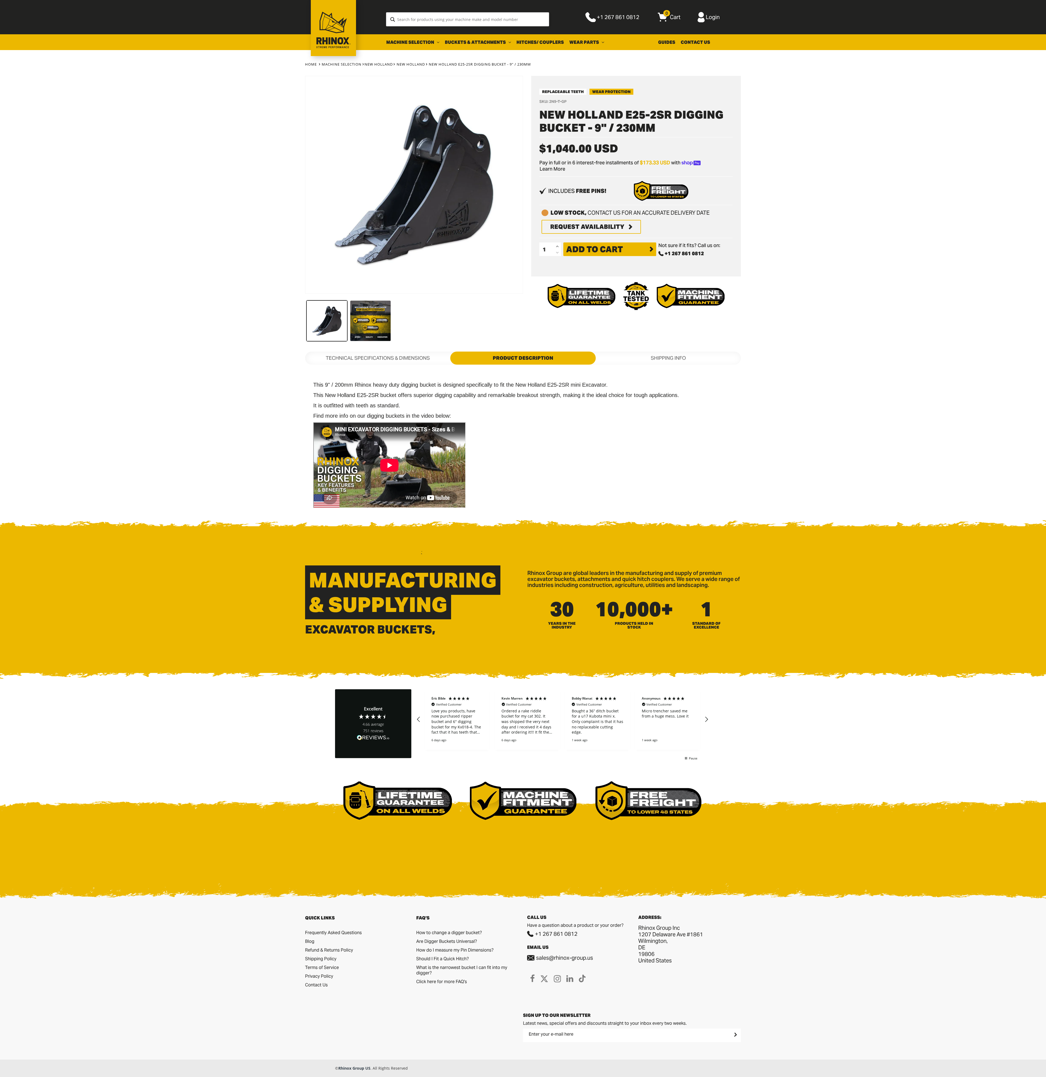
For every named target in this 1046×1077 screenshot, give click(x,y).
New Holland (378, 64)
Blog (309, 941)
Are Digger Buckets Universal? (446, 941)
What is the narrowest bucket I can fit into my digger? (461, 970)
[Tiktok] (582, 978)
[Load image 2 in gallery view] (370, 320)
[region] (562, 720)
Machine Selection (410, 42)
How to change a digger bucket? (449, 933)
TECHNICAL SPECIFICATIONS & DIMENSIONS (378, 358)
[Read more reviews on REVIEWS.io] (373, 738)
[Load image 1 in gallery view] (326, 320)
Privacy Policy (319, 976)
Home (311, 64)
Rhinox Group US (354, 1068)
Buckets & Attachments (476, 42)
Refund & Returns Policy (329, 950)
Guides (666, 42)
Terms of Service (322, 967)
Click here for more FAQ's (441, 981)
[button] (418, 719)
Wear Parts (584, 42)
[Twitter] (544, 978)
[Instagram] (557, 978)
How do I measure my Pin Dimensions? (455, 950)
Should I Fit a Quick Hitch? (442, 959)
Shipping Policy (320, 959)
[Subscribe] (734, 1034)
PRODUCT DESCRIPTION (523, 358)
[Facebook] (532, 978)
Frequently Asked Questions (333, 933)
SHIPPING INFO (668, 358)
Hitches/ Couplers (540, 42)
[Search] (392, 19)
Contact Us (695, 42)
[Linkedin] (569, 978)
